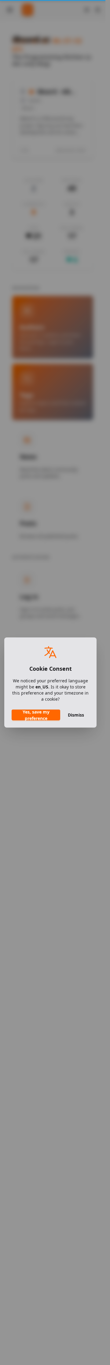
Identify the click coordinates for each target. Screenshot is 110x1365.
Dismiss (76, 715)
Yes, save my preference (36, 715)
